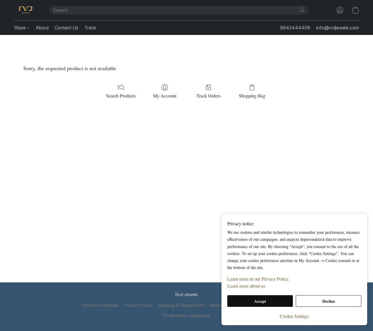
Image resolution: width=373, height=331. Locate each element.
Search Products (121, 96)
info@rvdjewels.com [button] (337, 28)
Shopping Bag (252, 96)
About (42, 28)
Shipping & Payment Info (181, 305)
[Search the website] (302, 10)
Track (90, 28)
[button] (26, 10)
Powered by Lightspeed (186, 315)
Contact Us (66, 28)
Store (20, 28)
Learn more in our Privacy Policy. (258, 279)
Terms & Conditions (100, 305)
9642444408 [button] (295, 28)
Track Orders (208, 96)
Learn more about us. (246, 286)
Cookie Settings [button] (294, 316)
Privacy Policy (138, 305)
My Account (164, 96)
